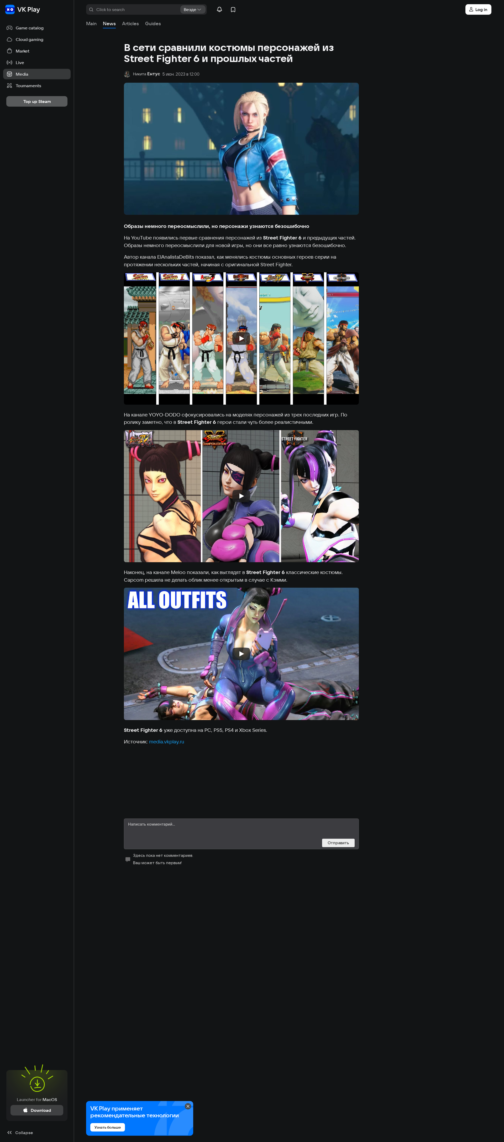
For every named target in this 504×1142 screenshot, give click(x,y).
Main (91, 23)
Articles (130, 23)
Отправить (338, 842)
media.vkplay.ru (166, 741)
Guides (153, 23)
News (109, 23)
